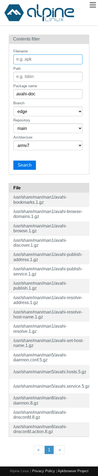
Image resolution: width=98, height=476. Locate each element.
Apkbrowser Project (73, 471)
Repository (21, 120)
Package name (25, 86)
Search (25, 165)
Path (17, 69)
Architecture (22, 137)
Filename (20, 51)
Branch (18, 103)
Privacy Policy (43, 471)
